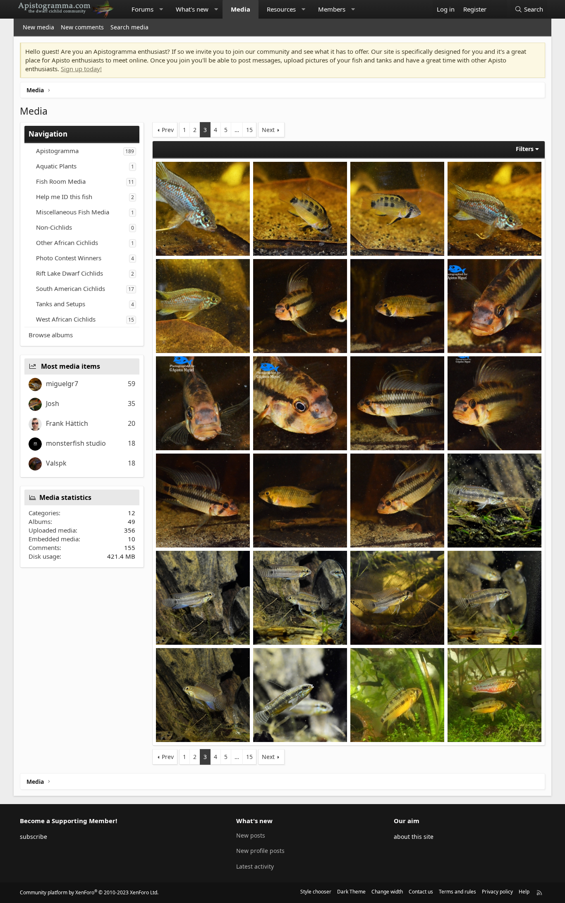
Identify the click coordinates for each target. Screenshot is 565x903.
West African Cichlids (66, 319)
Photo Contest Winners (68, 258)
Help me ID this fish (64, 196)
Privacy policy (497, 891)
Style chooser (315, 891)
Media (240, 9)
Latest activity (255, 866)
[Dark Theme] (499, 9)
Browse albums (51, 335)
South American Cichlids (70, 288)
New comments (82, 27)
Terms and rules (457, 891)
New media (38, 27)
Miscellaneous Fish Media (72, 212)
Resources (281, 9)
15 (249, 130)
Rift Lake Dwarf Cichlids (69, 273)
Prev (168, 130)
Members (331, 9)
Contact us (421, 891)
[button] (161, 9)
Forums (142, 9)
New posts (250, 835)
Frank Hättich (67, 423)
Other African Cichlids (67, 242)
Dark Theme (351, 891)
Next (268, 130)
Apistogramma (57, 150)
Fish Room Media (61, 181)
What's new (192, 9)
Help (524, 891)
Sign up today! (81, 69)
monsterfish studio (76, 443)
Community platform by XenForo (89, 892)
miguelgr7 (62, 383)
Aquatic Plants (56, 166)
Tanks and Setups (60, 304)
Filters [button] (525, 149)
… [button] (237, 130)
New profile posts (260, 851)
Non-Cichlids (54, 227)
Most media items (70, 366)
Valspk (56, 463)
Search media (129, 27)
